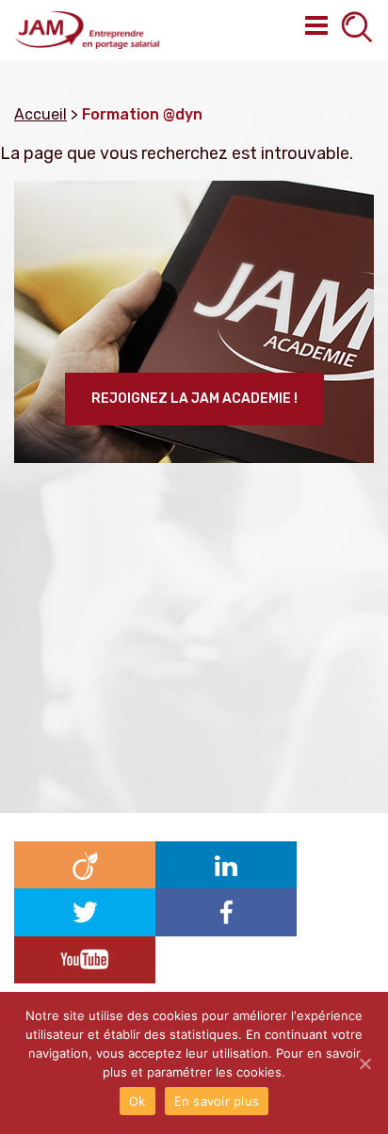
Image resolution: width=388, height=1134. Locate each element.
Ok (137, 1101)
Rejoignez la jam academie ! (194, 399)
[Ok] (364, 1063)
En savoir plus (217, 1101)
